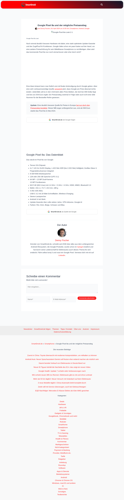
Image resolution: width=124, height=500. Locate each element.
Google (87, 28)
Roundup (62, 465)
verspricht (58, 89)
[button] (102, 5)
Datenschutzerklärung (62, 332)
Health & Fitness (62, 439)
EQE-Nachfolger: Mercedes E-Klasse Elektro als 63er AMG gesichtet (62, 391)
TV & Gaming (63, 433)
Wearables (63, 436)
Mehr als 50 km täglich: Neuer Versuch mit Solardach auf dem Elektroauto (62, 379)
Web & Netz (63, 489)
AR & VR (62, 408)
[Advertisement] (62, 69)
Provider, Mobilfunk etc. (62, 453)
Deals (62, 401)
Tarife (63, 456)
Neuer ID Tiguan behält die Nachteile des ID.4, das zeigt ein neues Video (62, 367)
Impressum (95, 329)
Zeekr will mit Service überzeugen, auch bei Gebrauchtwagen (62, 387)
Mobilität (63, 419)
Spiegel (80, 247)
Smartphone (74, 28)
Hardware (62, 404)
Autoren (86, 329)
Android (81, 28)
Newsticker (28, 329)
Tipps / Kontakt (66, 329)
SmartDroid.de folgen (42, 329)
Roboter (63, 422)
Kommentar (62, 442)
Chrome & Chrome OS (64, 480)
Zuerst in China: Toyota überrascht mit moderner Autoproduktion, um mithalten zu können (62, 355)
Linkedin (61, 255)
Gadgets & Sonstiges (63, 413)
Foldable (63, 410)
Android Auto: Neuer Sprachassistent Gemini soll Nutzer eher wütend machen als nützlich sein (62, 359)
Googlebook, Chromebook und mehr (63, 416)
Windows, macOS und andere (64, 483)
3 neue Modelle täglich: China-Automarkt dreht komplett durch (62, 383)
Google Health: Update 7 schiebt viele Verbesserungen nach (62, 371)
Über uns (77, 329)
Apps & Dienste (63, 471)
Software (62, 468)
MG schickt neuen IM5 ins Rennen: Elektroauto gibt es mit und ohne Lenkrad (62, 375)
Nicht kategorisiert (62, 447)
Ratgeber (62, 459)
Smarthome (62, 425)
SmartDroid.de (37, 344)
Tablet (63, 430)
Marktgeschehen (62, 444)
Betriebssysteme (62, 474)
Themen (55, 329)
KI (63, 486)
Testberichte (62, 494)
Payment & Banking (62, 450)
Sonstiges (62, 492)
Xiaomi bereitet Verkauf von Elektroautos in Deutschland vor (62, 363)
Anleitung (63, 462)
